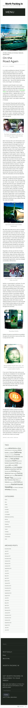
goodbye (16, 458)
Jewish (20, 463)
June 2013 (7, 630)
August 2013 (7, 625)
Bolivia (20, 450)
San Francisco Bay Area (11, 480)
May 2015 (7, 575)
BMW (14, 450)
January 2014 (7, 612)
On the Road (15, 52)
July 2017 (6, 551)
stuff (13, 482)
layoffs (12, 467)
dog (15, 456)
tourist (20, 484)
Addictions (6, 448)
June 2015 (7, 573)
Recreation (18, 475)
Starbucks (7, 482)
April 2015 (7, 578)
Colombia (17, 454)
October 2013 (7, 620)
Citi (10, 454)
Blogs (4, 655)
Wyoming (15, 489)
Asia (19, 448)
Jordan (12, 465)
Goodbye (6, 509)
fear (11, 459)
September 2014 (8, 593)
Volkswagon (20, 487)
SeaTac (11, 437)
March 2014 (7, 607)
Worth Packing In (14, 3)
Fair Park (8, 458)
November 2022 (8, 548)
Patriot (10, 475)
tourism (14, 484)
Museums (18, 471)
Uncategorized (8, 534)
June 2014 (7, 600)
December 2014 (8, 585)
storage (11, 482)
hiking (18, 460)
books (6, 452)
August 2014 (7, 595)
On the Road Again (10, 59)
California (17, 452)
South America (8, 526)
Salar (20, 478)
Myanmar (7, 473)
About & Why (6, 658)
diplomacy (11, 456)
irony (16, 463)
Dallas (6, 456)
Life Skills (5, 52)
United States (6, 54)
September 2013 (8, 622)
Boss (9, 452)
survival (17, 482)
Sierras (19, 480)
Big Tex (11, 450)
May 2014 (7, 602)
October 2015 (7, 565)
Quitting (13, 475)
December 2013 (8, 615)
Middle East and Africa (9, 516)
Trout (13, 487)
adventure (12, 448)
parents (7, 475)
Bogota (16, 450)
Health (14, 461)
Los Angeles (17, 467)
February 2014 (7, 610)
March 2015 (7, 580)
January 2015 (7, 583)
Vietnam (16, 487)
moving (13, 471)
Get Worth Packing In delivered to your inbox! (13, 678)
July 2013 (6, 627)
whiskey (7, 489)
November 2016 (8, 558)
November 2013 (8, 617)
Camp (6, 454)
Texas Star (6, 484)
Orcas (11, 473)
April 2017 (7, 553)
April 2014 (7, 605)
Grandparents (8, 461)
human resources (10, 463)
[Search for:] (14, 644)
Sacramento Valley (16, 478)
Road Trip (9, 478)
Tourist (6, 529)
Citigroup (12, 454)
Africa (6, 499)
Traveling (20, 52)
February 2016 (7, 563)
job (10, 465)
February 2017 (7, 556)
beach (6, 450)
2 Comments (11, 66)
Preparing (7, 524)
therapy (9, 484)
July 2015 (6, 570)
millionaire (7, 469)
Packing (19, 473)
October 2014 (7, 590)
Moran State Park (17, 469)
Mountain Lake (8, 471)
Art (17, 448)
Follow (6, 694)
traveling (16, 437)
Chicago (8, 454)
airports (5, 437)
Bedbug (8, 450)
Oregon (15, 473)
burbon (12, 452)
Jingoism (7, 465)
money (11, 469)
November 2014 (8, 588)
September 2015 (8, 568)
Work (12, 489)
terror (21, 482)
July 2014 (6, 598)
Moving (10, 52)
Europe (18, 456)
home (8, 437)
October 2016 (7, 561)
